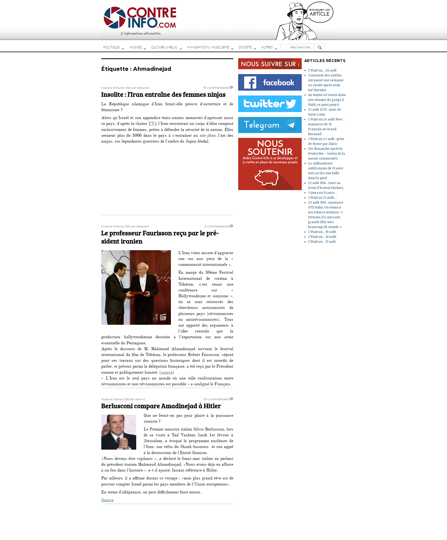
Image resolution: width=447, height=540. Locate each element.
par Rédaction (141, 87)
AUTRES (267, 47)
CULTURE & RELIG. (164, 47)
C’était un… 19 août (322, 232)
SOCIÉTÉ (245, 47)
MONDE (135, 47)
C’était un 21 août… (322, 198)
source (167, 373)
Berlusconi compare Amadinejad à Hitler (161, 405)
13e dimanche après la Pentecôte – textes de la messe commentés (326, 154)
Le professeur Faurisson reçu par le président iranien (160, 237)
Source (107, 500)
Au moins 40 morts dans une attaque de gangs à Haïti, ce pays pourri (327, 100)
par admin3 (137, 399)
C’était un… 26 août (322, 70)
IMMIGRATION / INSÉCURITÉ (208, 47)
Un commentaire (216, 399)
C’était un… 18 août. (322, 237)
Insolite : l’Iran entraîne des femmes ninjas (163, 94)
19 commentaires (216, 87)
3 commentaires (216, 226)
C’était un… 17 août (322, 242)
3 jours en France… (322, 193)
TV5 (152, 124)
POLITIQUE (111, 47)
